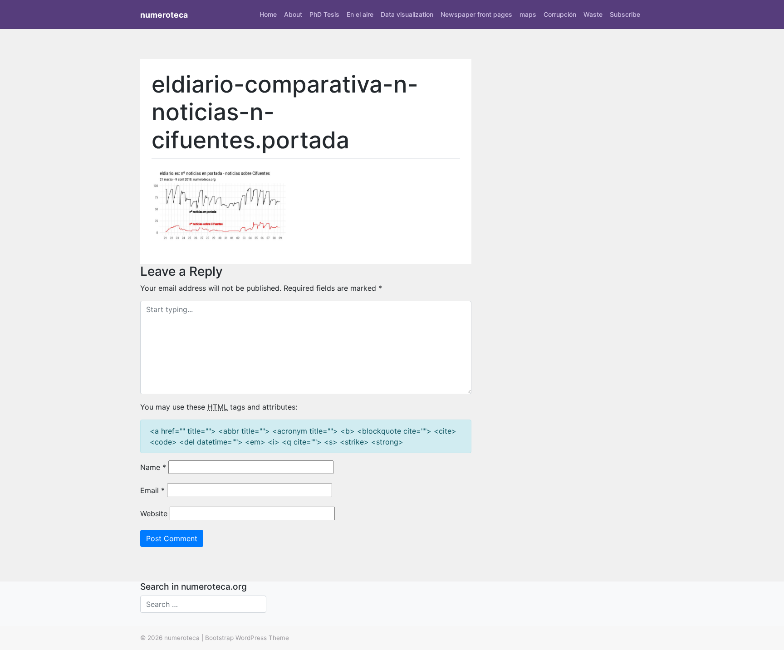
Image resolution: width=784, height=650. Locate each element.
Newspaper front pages (476, 14)
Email (152, 490)
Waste (593, 14)
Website (153, 513)
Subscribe (625, 14)
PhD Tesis (324, 14)
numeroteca (164, 15)
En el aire (360, 14)
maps (527, 14)
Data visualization (407, 14)
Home (268, 14)
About (293, 14)
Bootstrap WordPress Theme (247, 637)
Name (153, 467)
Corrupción (560, 14)
